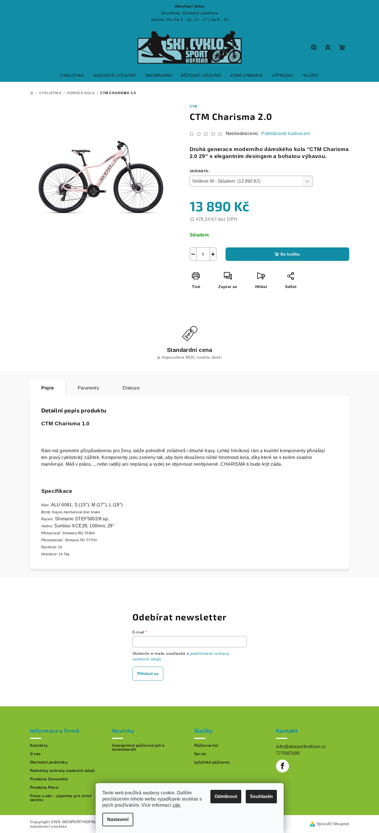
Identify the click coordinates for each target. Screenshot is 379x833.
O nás (35, 754)
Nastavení (117, 819)
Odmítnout (226, 796)
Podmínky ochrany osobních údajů (62, 770)
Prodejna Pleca (44, 787)
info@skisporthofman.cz (301, 746)
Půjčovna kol (206, 745)
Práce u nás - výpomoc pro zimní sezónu (61, 798)
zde (176, 805)
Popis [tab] (47, 388)
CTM (193, 106)
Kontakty (39, 745)
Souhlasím (261, 796)
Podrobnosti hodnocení (285, 133)
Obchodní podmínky (49, 762)
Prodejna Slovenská (49, 779)
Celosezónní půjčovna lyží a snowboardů (138, 747)
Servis (200, 754)
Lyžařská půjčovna (212, 762)
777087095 (288, 753)
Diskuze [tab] (131, 388)
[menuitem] (72, 75)
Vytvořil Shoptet (333, 824)
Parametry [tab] (88, 388)
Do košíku (290, 254)
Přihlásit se (148, 673)
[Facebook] (282, 766)
